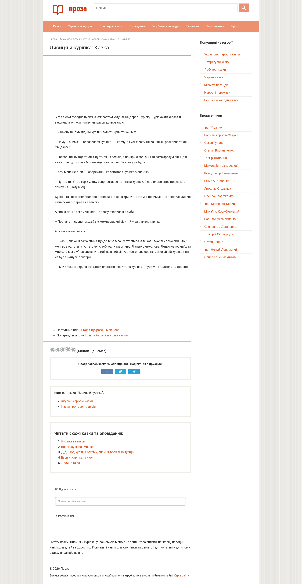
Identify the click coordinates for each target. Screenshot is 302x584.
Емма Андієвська (216, 181)
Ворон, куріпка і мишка (77, 447)
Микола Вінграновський (221, 165)
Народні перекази (217, 92)
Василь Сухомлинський (221, 219)
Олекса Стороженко (218, 196)
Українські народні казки (222, 54)
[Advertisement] (120, 85)
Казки (57, 26)
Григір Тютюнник (216, 158)
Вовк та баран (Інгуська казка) (106, 335)
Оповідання (137, 26)
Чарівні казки (213, 77)
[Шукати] (244, 7)
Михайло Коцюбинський (221, 211)
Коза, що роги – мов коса (101, 330)
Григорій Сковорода (218, 234)
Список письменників (220, 257)
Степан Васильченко (219, 150)
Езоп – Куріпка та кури (77, 457)
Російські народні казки (221, 100)
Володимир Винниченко (221, 173)
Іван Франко (213, 127)
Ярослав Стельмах (217, 188)
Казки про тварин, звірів (78, 406)
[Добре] (68, 349)
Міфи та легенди (216, 85)
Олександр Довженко (220, 226)
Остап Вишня (213, 242)
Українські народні (80, 26)
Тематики (192, 26)
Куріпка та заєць (73, 441)
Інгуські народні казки (77, 401)
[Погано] (57, 349)
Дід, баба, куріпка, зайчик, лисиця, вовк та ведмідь (97, 452)
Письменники (215, 26)
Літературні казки (111, 26)
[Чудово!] (73, 349)
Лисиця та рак (71, 463)
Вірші (234, 26)
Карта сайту (181, 575)
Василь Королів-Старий (221, 135)
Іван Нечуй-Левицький (220, 249)
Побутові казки (215, 69)
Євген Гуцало (214, 143)
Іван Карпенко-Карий (219, 204)
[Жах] (52, 349)
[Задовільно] (62, 349)
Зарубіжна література (165, 26)
